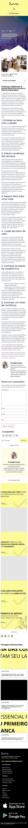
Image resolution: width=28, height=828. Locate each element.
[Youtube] (5, 636)
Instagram (10, 350)
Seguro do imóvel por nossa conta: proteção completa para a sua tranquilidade (12, 707)
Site (2, 419)
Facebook (4, 350)
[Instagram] (8, 636)
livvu (3, 31)
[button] (14, 9)
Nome (3, 408)
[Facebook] (2, 636)
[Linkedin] (12, 636)
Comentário (5, 389)
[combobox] (10, 440)
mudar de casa (7, 126)
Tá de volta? (15, 13)
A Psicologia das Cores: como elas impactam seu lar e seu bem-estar (12, 674)
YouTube (17, 350)
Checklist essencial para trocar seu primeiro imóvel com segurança (12, 738)
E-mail (3, 414)
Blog (10, 31)
